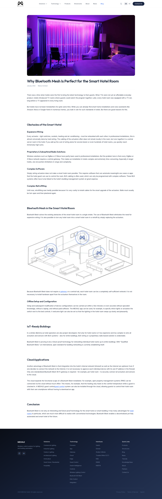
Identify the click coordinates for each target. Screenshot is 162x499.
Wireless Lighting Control (77, 472)
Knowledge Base (127, 462)
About (87, 4)
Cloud (72, 455)
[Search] (121, 3)
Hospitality (47, 465)
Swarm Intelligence (75, 465)
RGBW (98, 462)
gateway (63, 292)
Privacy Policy (120, 492)
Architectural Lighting (50, 455)
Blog (102, 4)
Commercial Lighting (50, 445)
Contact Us (138, 4)
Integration (73, 482)
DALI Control (73, 479)
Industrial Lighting (49, 448)
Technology (55, 4)
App (71, 448)
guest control (59, 386)
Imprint (142, 492)
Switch (98, 445)
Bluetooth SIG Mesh (76, 475)
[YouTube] (24, 453)
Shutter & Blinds (101, 452)
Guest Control (74, 462)
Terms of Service (132, 492)
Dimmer (98, 448)
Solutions (42, 4)
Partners (124, 469)
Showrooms (78, 4)
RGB (97, 459)
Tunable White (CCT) (102, 455)
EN (126, 4)
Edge (71, 459)
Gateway (72, 452)
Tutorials (124, 459)
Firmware (72, 445)
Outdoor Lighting (49, 452)
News (95, 4)
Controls (72, 469)
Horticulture (47, 459)
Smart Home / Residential (51, 462)
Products (67, 4)
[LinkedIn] (19, 453)
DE (129, 4)
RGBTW (98, 465)
